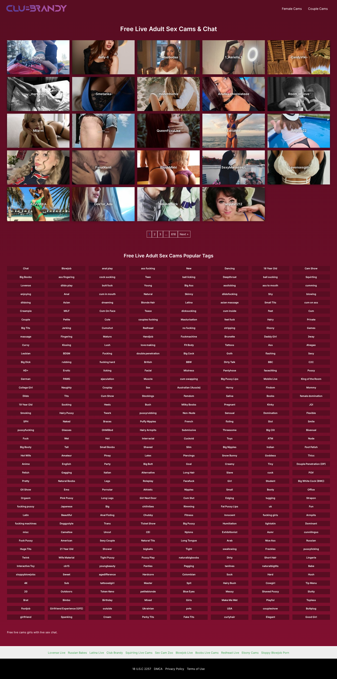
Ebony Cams (250, 652)
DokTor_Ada (103, 204)
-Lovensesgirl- (299, 167)
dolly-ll (103, 57)
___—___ (103, 130)
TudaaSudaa (168, 57)
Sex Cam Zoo (164, 652)
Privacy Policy (174, 669)
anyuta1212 (233, 204)
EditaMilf (233, 130)
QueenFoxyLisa (168, 130)
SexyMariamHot (234, 167)
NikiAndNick (168, 204)
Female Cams (292, 9)
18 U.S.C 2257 (141, 669)
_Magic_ (38, 57)
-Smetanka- (103, 94)
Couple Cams (318, 9)
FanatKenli (103, 167)
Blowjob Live (184, 652)
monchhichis (168, 94)
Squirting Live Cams (138, 652)
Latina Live (97, 652)
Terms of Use (196, 669)
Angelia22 (298, 130)
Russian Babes (77, 652)
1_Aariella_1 (233, 57)
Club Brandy (115, 652)
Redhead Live (230, 652)
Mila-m (38, 130)
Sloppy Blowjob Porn (275, 652)
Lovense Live (56, 652)
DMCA (158, 669)
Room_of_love (298, 94)
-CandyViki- (299, 57)
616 (173, 234)
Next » (184, 234)
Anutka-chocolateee (233, 94)
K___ (38, 167)
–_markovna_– (38, 94)
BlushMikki (168, 167)
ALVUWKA (38, 204)
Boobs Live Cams (207, 652)
